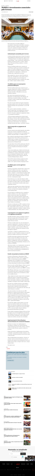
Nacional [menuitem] (8, 463)
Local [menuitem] (11, 463)
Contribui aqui (10, 360)
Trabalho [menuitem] (3, 463)
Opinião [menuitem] (28, 463)
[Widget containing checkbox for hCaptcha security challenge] (17, 457)
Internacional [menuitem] (23, 463)
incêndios (8, 348)
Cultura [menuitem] (31, 463)
